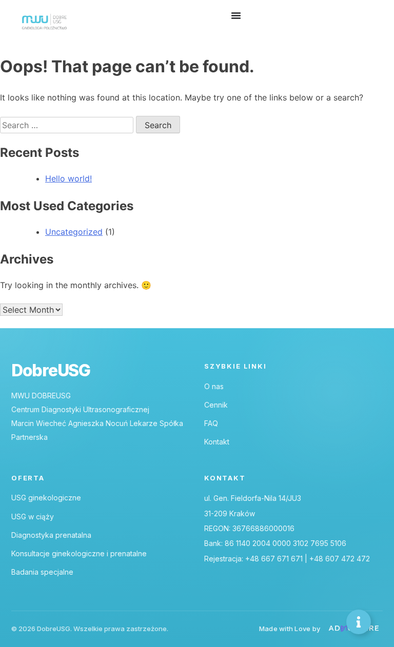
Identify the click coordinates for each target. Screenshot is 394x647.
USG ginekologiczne (46, 497)
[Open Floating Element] (358, 622)
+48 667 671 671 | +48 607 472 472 (307, 558)
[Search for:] (68, 125)
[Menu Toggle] (236, 15)
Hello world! (68, 178)
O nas (214, 386)
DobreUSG (50, 370)
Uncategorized (74, 232)
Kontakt (216, 441)
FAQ (211, 423)
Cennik (216, 404)
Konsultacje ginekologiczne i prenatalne (79, 553)
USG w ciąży (32, 516)
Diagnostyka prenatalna (51, 535)
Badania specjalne (42, 572)
